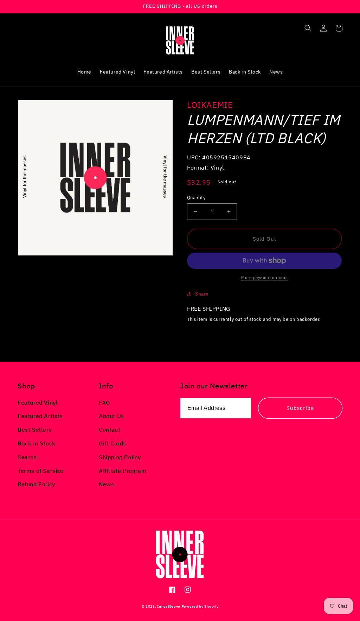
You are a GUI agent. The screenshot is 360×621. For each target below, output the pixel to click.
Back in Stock (37, 443)
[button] (308, 28)
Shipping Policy (120, 457)
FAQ (104, 402)
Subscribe (300, 408)
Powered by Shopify (200, 606)
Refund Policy (36, 484)
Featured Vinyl (38, 402)
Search (27, 457)
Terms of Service (41, 470)
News (106, 484)
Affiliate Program (122, 470)
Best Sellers (35, 429)
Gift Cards (112, 443)
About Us (111, 415)
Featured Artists (40, 415)
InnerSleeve (168, 606)
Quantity (196, 198)
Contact (109, 429)
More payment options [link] (264, 277)
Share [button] (202, 294)
